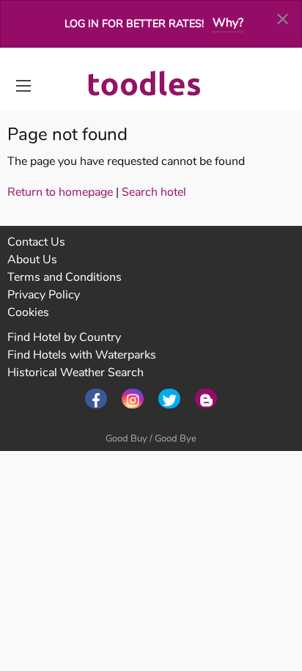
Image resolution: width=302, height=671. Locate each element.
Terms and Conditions (64, 277)
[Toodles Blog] (206, 398)
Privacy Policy (43, 295)
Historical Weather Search (75, 372)
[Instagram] (133, 398)
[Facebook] (96, 398)
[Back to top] (254, 579)
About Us (32, 260)
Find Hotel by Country (64, 337)
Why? (228, 23)
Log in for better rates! (134, 23)
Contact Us (36, 242)
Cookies (28, 312)
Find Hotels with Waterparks (81, 355)
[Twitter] (169, 398)
